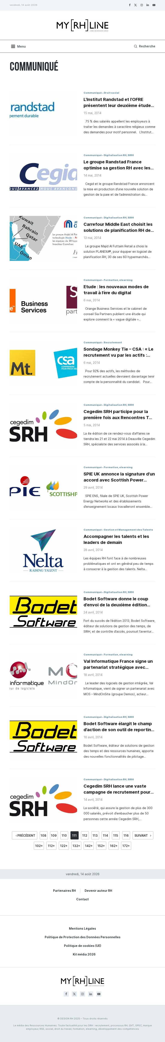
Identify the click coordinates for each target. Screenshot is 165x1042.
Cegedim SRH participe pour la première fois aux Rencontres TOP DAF (119, 415)
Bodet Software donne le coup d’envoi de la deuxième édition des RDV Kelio (116, 602)
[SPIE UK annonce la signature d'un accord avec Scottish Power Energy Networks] (43, 488)
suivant (141, 835)
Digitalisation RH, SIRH (119, 155)
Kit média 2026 (84, 954)
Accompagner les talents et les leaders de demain (116, 539)
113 (95, 835)
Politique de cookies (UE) (82, 946)
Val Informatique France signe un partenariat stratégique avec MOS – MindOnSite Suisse (118, 664)
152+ (101, 846)
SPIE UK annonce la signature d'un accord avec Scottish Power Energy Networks (119, 477)
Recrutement (113, 342)
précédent (26, 835)
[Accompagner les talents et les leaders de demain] (43, 550)
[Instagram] (142, 5)
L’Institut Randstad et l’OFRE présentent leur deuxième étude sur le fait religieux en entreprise (117, 102)
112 (84, 835)
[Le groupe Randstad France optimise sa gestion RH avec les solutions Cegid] (43, 175)
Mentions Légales (82, 928)
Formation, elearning (118, 280)
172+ (126, 846)
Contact (82, 899)
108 (43, 835)
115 (115, 835)
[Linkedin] (148, 5)
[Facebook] (129, 5)
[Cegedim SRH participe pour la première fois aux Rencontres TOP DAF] (43, 425)
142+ (89, 846)
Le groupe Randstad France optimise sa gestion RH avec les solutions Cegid (117, 165)
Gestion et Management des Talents (128, 529)
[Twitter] (135, 5)
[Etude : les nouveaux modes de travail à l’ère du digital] (43, 300)
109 (54, 835)
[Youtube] (154, 5)
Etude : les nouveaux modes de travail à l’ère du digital (116, 289)
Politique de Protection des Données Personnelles (83, 937)
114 (105, 835)
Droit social (111, 92)
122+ (63, 846)
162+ (114, 846)
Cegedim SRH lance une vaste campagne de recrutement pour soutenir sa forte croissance (117, 789)
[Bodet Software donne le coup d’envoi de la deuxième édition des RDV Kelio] (43, 612)
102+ (39, 846)
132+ (76, 846)
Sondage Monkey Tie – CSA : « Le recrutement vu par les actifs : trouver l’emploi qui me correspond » (118, 352)
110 (64, 835)
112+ (51, 846)
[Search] (144, 46)
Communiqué (93, 92)
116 (126, 835)
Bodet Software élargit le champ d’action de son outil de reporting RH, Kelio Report (119, 727)
